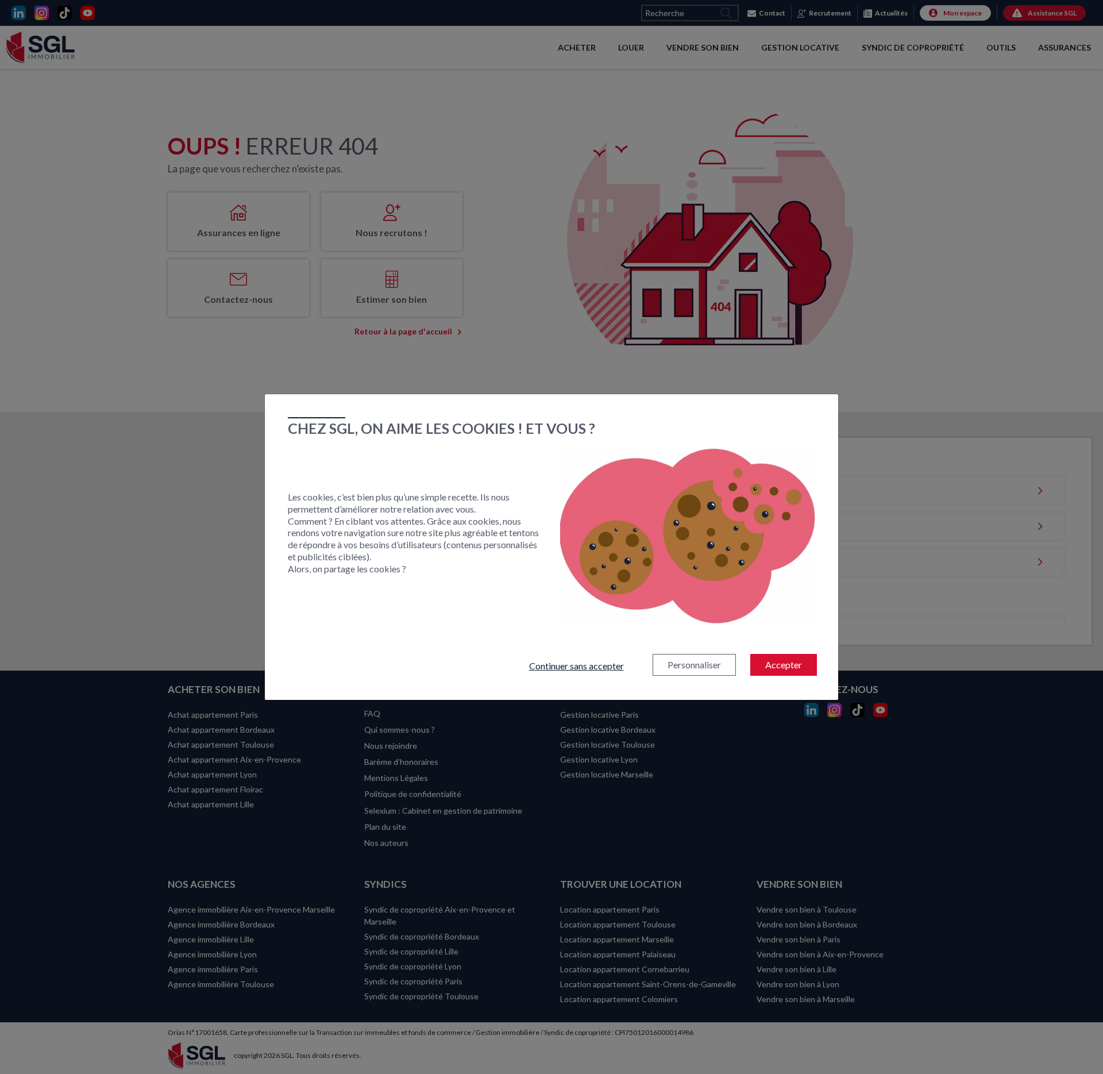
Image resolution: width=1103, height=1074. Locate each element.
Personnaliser (694, 664)
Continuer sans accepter (576, 665)
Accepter (783, 664)
